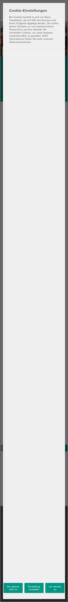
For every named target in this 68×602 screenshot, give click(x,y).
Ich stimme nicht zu (13, 588)
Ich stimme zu (55, 588)
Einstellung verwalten (34, 588)
